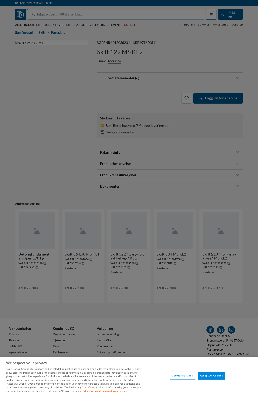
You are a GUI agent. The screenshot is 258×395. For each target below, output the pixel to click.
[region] (129, 376)
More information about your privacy (105, 391)
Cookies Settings (182, 375)
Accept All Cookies (211, 375)
